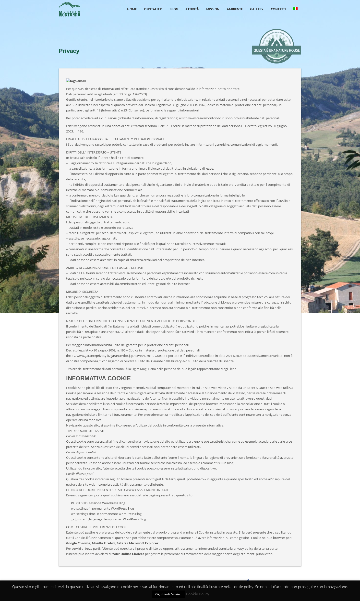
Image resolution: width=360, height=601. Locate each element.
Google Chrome (78, 543)
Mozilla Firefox (103, 543)
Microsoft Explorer (143, 543)
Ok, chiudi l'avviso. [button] (168, 594)
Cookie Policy (197, 593)
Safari (121, 543)
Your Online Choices (128, 554)
